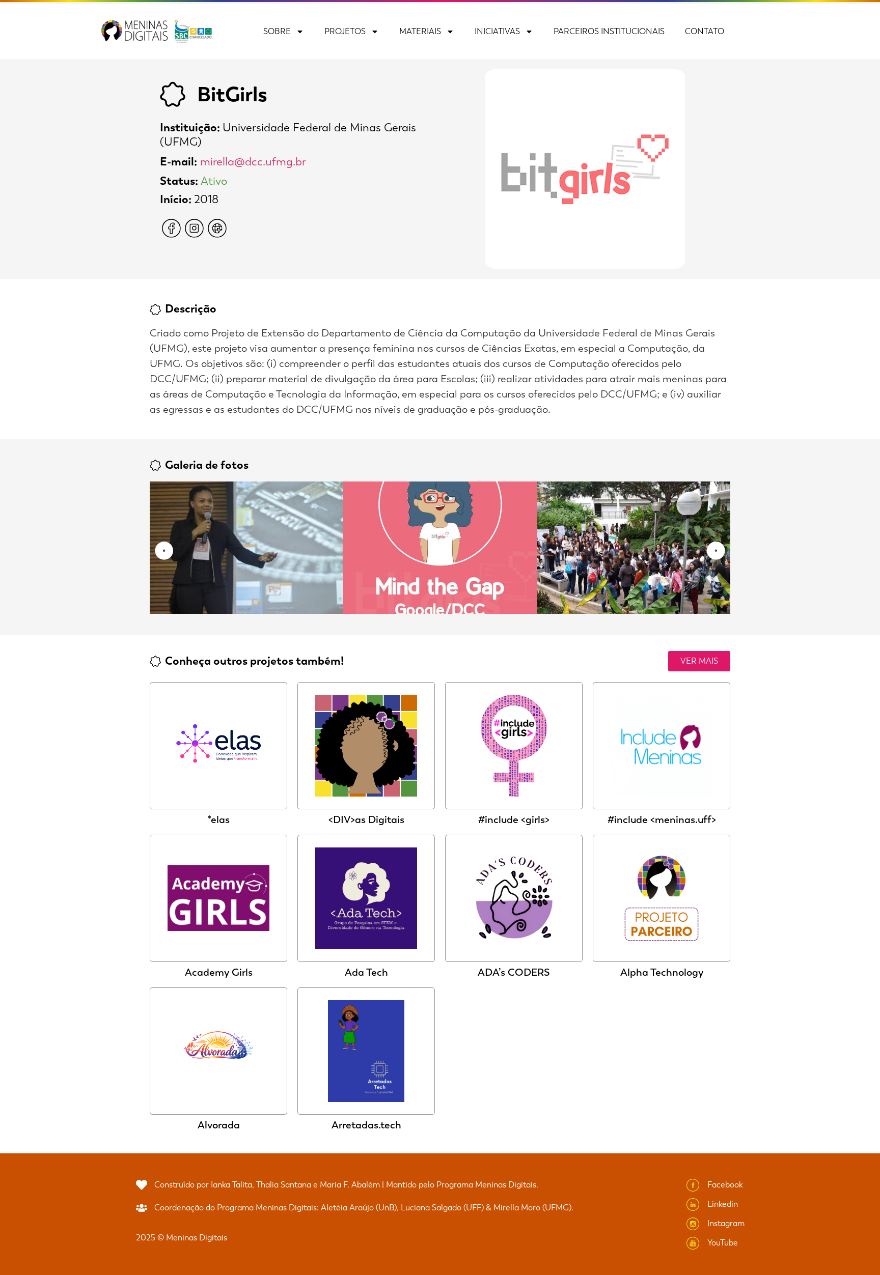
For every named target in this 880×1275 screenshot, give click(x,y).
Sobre (277, 31)
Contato (704, 31)
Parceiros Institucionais (609, 31)
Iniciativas (497, 31)
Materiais (420, 31)
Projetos (345, 31)
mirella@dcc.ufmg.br (253, 161)
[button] (164, 551)
